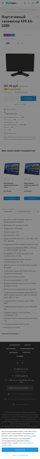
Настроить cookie (30, 436)
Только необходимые (20, 455)
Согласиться (20, 450)
